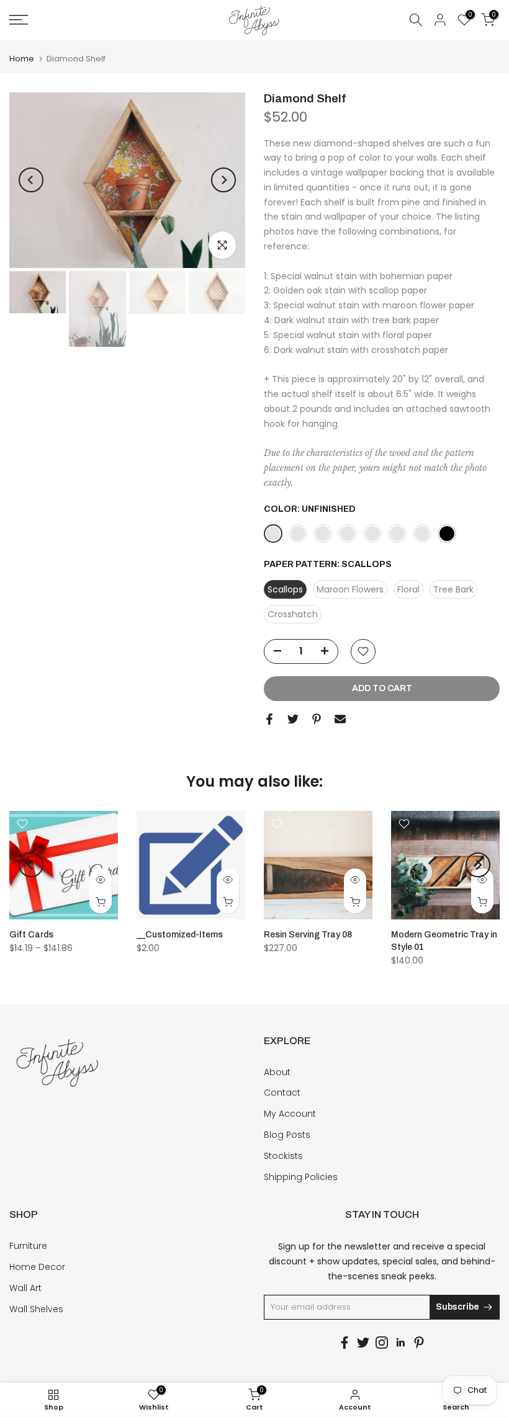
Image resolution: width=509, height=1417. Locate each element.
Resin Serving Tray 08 (308, 934)
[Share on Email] (340, 719)
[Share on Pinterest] (316, 719)
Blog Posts (287, 1135)
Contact (282, 1092)
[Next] (223, 180)
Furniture (28, 1246)
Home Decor (37, 1267)
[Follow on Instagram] (382, 1342)
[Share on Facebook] (269, 719)
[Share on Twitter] (293, 719)
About (277, 1072)
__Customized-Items (180, 934)
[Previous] (31, 180)
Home (21, 59)
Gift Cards (31, 934)
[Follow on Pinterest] (419, 1342)
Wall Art (25, 1288)
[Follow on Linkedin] (400, 1342)
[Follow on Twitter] (363, 1342)
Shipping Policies (301, 1177)
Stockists (283, 1156)
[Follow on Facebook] (344, 1342)
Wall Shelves (36, 1309)
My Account (290, 1113)
